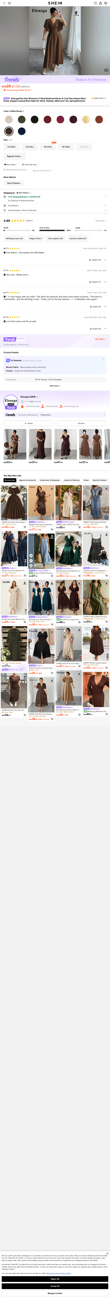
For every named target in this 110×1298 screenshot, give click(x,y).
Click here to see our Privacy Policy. (58, 1273)
